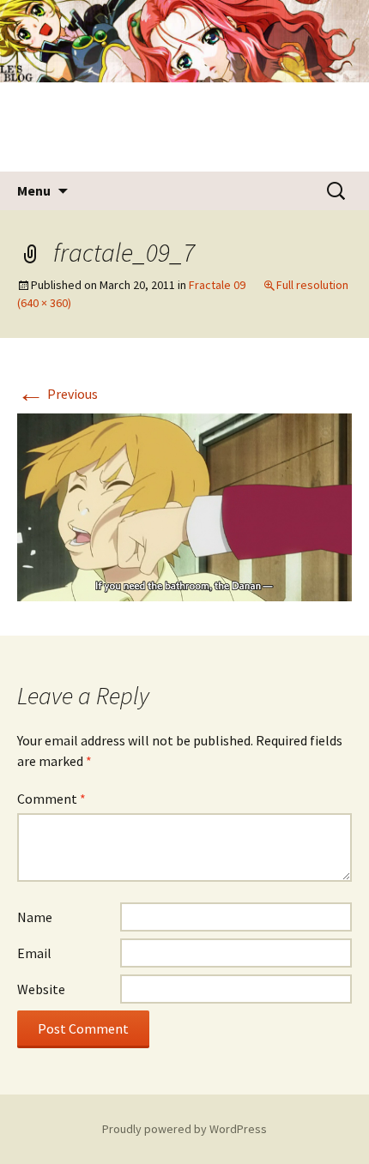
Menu (34, 190)
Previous (57, 393)
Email (34, 953)
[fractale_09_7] (184, 506)
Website (41, 989)
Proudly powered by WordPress (184, 1129)
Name (34, 917)
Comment (51, 798)
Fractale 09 (217, 285)
